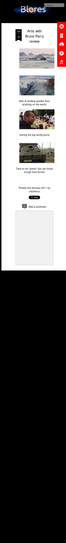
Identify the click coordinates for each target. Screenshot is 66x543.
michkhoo (34, 191)
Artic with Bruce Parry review (34, 36)
